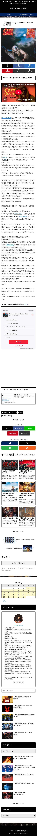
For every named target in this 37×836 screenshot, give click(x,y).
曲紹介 (21, 412)
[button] (18, 71)
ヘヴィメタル (13, 412)
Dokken (4, 157)
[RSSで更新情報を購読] (27, 448)
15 (13, 592)
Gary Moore (23, 216)
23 (18, 594)
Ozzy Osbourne (7, 415)
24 (23, 594)
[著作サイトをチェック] (9, 443)
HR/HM (5, 412)
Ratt (6, 160)
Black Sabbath (6, 118)
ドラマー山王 (18, 625)
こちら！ (27, 304)
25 (28, 594)
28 (8, 597)
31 (23, 597)
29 (13, 597)
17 (23, 592)
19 (33, 592)
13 (4, 592)
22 (13, 594)
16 (18, 592)
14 (8, 592)
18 (28, 592)
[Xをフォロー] (27, 443)
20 (4, 594)
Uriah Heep (18, 214)
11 (28, 590)
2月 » (4, 601)
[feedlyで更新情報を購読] (9, 448)
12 (33, 590)
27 (4, 597)
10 (23, 590)
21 (8, 594)
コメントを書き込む (18, 563)
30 (18, 597)
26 (33, 594)
